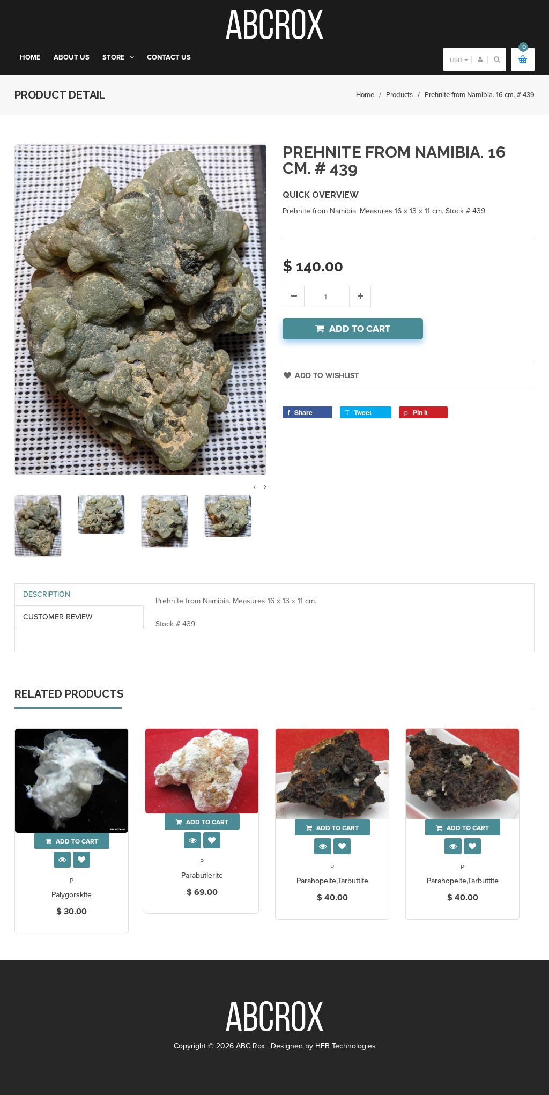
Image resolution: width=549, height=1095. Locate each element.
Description (46, 594)
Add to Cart (359, 329)
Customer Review (58, 617)
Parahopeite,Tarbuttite (332, 880)
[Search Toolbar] (497, 59)
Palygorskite (71, 894)
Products (399, 95)
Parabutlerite (202, 875)
